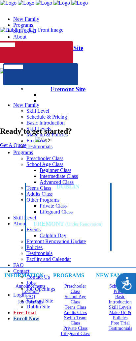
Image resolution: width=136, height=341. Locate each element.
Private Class (75, 328)
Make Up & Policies (120, 315)
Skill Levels (120, 307)
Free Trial (120, 323)
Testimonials (120, 328)
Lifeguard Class (75, 333)
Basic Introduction (120, 299)
